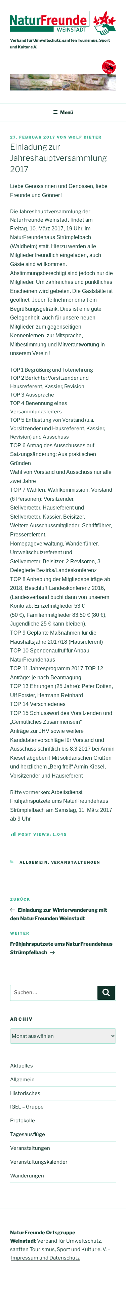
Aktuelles (21, 1066)
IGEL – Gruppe (27, 1107)
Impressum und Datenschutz (45, 1258)
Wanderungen (27, 1176)
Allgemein (33, 862)
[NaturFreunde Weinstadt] (63, 33)
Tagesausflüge (27, 1134)
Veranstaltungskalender (39, 1162)
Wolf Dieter (85, 137)
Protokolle (22, 1121)
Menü (66, 112)
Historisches (25, 1093)
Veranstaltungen (75, 862)
